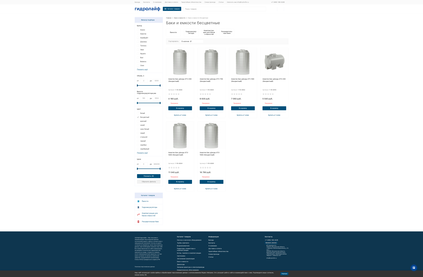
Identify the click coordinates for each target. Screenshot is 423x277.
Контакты (146, 2)
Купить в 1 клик (180, 115)
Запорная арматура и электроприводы (190, 267)
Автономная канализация (186, 258)
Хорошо (284, 273)
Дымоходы (181, 264)
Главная (168, 18)
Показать (147, 176)
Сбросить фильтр (149, 182)
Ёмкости (145, 201)
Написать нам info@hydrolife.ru (238, 2)
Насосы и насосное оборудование (189, 240)
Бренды (137, 2)
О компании (157, 2)
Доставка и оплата (171, 2)
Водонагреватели (183, 246)
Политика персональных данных (145, 266)
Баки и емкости (179, 18)
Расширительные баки (150, 221)
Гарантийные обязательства (191, 2)
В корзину (180, 108)
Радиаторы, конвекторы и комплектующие (186, 249)
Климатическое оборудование (188, 270)
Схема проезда (210, 2)
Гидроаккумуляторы (149, 207)
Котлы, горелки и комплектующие (189, 253)
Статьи (221, 2)
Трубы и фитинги (183, 243)
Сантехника (181, 256)
